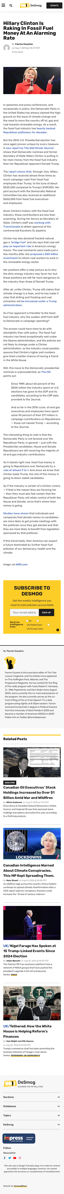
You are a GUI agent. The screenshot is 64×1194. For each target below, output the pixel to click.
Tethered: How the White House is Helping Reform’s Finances (27, 1031)
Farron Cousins (24, 44)
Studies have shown (16, 513)
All (30, 621)
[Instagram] (20, 1158)
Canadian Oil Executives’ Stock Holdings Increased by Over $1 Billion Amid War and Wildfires (29, 792)
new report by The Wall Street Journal (29, 148)
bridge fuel (18, 242)
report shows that (20, 171)
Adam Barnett (13, 961)
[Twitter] (9, 1158)
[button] (32, 1097)
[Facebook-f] (4, 1158)
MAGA (14, 975)
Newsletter (9, 1152)
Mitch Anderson (14, 802)
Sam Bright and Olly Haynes (20, 1041)
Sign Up (46, 612)
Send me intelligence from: (16, 624)
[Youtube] (14, 1158)
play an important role (17, 246)
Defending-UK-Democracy (25, 1055)
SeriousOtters (20, 1186)
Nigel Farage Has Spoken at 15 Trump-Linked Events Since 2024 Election (29, 951)
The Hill (46, 372)
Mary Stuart (12, 880)
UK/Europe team (35, 629)
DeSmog (36, 5)
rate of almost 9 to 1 (15, 470)
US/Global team (34, 625)
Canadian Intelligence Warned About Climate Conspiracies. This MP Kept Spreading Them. (28, 870)
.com (21, 564)
